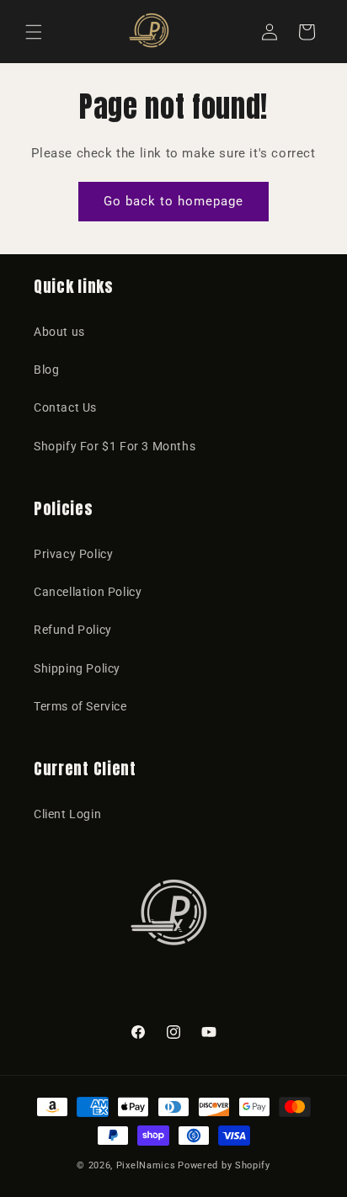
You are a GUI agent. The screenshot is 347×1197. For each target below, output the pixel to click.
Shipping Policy (77, 668)
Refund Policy (73, 629)
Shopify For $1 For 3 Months (114, 446)
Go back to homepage (173, 201)
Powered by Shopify (224, 1165)
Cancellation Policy (87, 591)
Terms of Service (80, 706)
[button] (33, 32)
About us (59, 331)
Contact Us (65, 407)
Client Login (67, 814)
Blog (46, 369)
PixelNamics (146, 1165)
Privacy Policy (73, 554)
